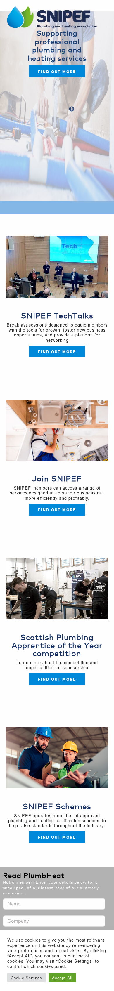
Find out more (57, 71)
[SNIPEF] (54, 17)
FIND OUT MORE (57, 509)
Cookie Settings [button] (26, 977)
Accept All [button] (62, 977)
